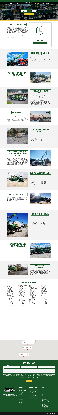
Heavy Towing (37, 3)
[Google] (50, 1)
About (11, 3)
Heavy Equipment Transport (22, 394)
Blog (15, 3)
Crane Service (21, 399)
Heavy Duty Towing (22, 390)
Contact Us (47, 3)
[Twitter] (53, 1)
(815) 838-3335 (45, 397)
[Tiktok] (55, 1)
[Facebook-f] (48, 1)
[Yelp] (57, 1)
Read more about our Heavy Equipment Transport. (37, 143)
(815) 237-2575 (32, 2)
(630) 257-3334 (32, 1)
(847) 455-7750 (45, 402)
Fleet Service (21, 400)
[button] (27, 345)
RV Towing (20, 402)
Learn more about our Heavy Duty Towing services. (14, 205)
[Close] (32, 342)
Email (22, 365)
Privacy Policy (7, 395)
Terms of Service (13, 395)
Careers (43, 3)
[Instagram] (51, 1)
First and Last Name (6, 365)
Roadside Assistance (22, 397)
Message (4, 368)
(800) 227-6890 (40, 40)
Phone (39, 365)
